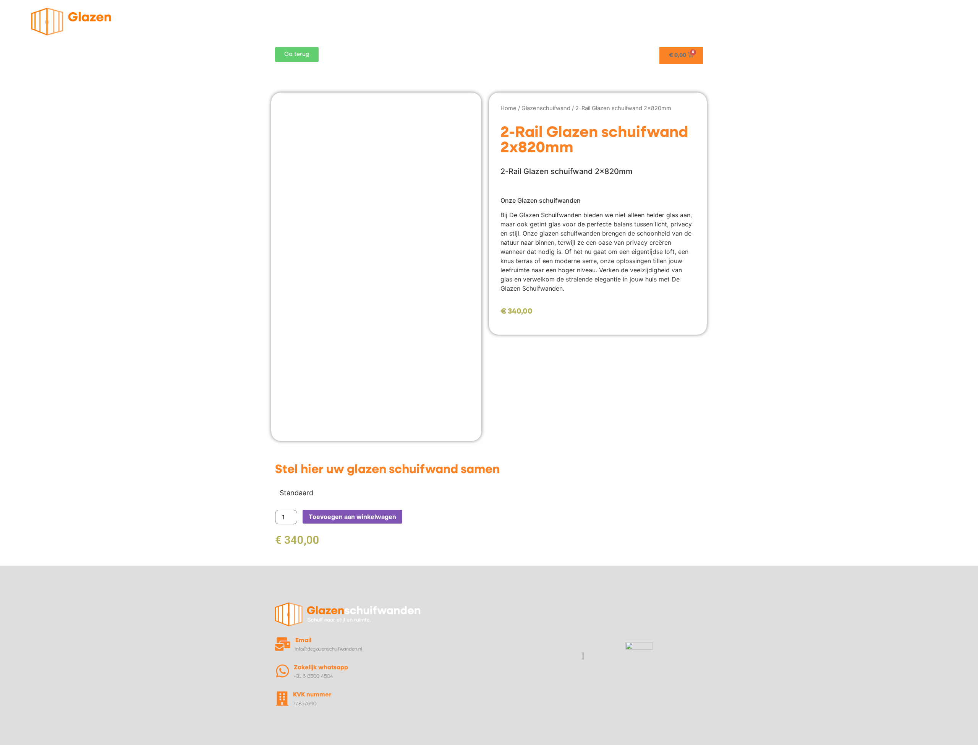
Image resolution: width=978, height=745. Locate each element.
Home (637, 21)
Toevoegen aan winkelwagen (352, 517)
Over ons (910, 21)
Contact (951, 21)
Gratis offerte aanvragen (698, 21)
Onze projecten (774, 21)
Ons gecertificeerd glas (846, 21)
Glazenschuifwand (545, 108)
